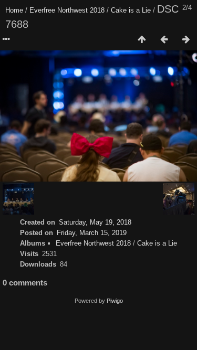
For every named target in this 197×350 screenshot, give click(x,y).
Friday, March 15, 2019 (92, 233)
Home (14, 10)
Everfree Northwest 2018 (67, 10)
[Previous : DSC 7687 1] (164, 40)
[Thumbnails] (142, 40)
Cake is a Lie (131, 10)
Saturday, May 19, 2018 (95, 222)
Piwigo (115, 301)
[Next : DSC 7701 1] (186, 40)
